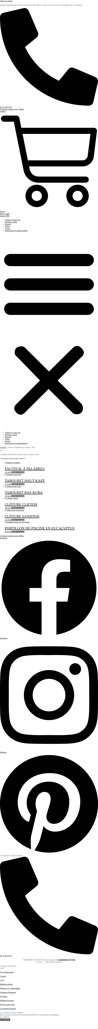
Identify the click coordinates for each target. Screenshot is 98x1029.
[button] (49, 332)
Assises (7, 228)
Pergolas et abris (11, 222)
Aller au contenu (6, 1)
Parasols (8, 224)
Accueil (3, 447)
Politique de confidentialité (10, 988)
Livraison (3, 996)
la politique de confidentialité (21, 1026)
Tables (7, 226)
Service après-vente (7, 1005)
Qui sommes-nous (7, 972)
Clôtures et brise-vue (12, 220)
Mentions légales (6, 984)
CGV (2, 980)
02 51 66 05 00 (5, 107)
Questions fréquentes (8, 992)
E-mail (2, 1017)
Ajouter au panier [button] (17, 472)
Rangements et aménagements (16, 231)
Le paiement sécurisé (8, 1009)
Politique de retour (7, 1000)
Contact (3, 976)
